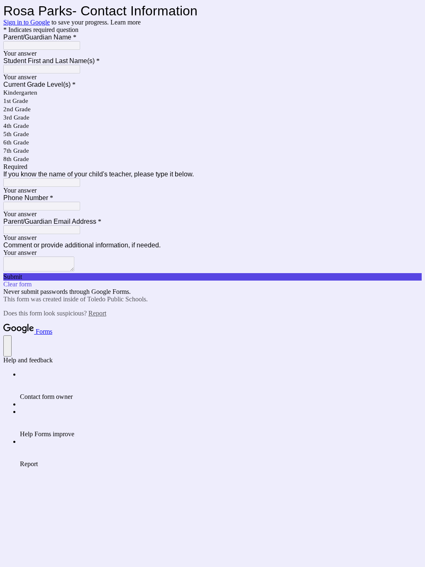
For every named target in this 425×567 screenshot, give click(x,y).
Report (97, 313)
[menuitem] (221, 386)
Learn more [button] (125, 22)
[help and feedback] (7, 346)
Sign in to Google (26, 22)
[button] (212, 277)
